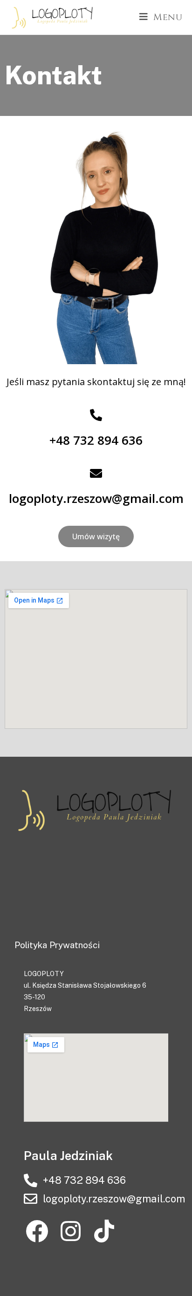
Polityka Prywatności (57, 945)
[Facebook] (37, 1231)
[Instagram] (70, 1231)
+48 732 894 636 (96, 440)
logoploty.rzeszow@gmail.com (96, 498)
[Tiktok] (104, 1231)
